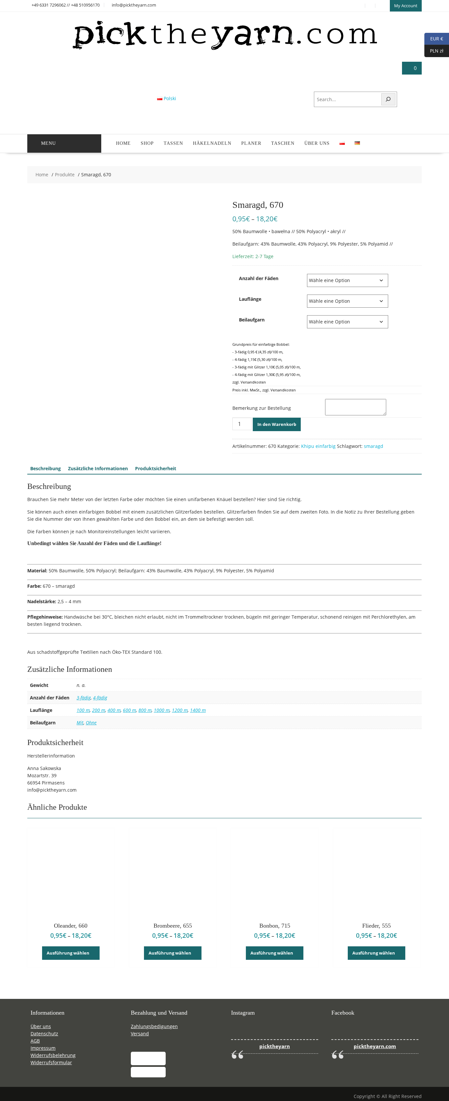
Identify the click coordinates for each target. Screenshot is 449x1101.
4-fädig (100, 697)
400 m (114, 710)
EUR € (433, 38)
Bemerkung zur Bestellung (261, 408)
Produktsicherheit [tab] (155, 468)
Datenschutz (44, 1033)
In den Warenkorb (276, 424)
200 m (98, 710)
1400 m (198, 710)
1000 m (162, 710)
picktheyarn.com (375, 1046)
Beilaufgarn (252, 320)
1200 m (180, 710)
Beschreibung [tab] (45, 468)
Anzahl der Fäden (258, 278)
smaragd (373, 446)
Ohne (91, 722)
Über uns (317, 143)
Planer (251, 143)
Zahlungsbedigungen (154, 1026)
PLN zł (433, 50)
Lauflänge (250, 299)
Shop (147, 143)
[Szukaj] (388, 99)
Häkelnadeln (212, 143)
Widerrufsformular (51, 1062)
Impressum (43, 1048)
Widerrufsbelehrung (53, 1055)
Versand (140, 1033)
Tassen (173, 143)
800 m (145, 710)
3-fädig (84, 697)
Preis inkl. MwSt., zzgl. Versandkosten (264, 389)
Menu (48, 143)
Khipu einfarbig (318, 446)
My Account (405, 6)
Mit (80, 722)
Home (123, 143)
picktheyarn (274, 1046)
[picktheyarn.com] (224, 50)
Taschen (283, 143)
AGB (35, 1041)
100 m (83, 710)
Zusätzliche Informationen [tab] (98, 468)
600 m (129, 710)
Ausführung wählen (68, 953)
